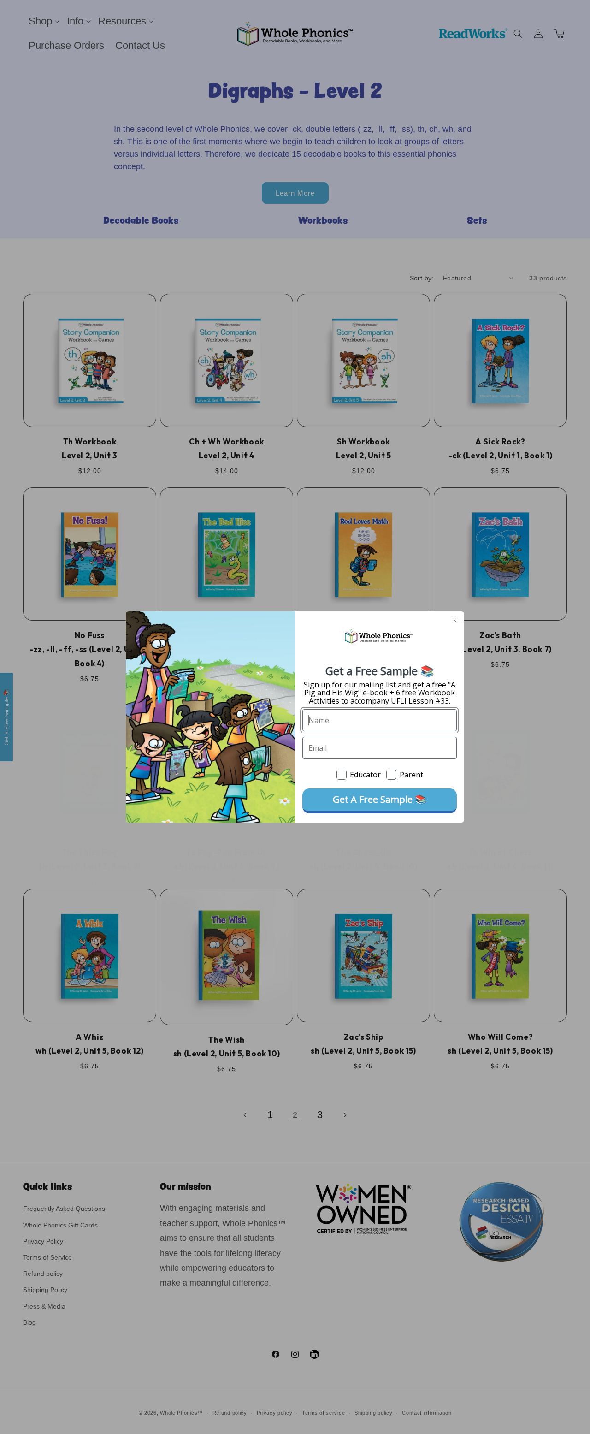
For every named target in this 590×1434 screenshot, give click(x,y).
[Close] (454, 620)
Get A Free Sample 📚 (379, 799)
